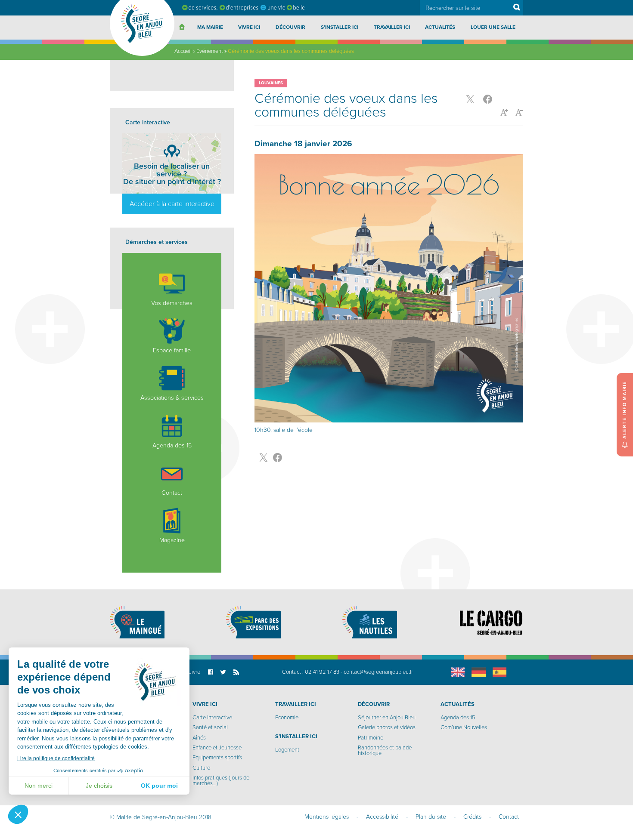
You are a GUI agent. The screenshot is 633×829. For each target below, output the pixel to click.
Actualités (440, 27)
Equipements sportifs (217, 757)
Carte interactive (212, 717)
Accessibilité (382, 816)
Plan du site (431, 816)
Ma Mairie (210, 27)
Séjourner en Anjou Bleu (387, 717)
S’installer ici (339, 27)
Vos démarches (171, 303)
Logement (287, 749)
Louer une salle (493, 27)
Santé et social (210, 727)
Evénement (209, 51)
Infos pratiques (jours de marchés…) (220, 780)
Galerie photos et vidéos (387, 727)
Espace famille (172, 350)
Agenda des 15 (172, 445)
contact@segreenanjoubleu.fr (378, 672)
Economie (286, 717)
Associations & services (172, 397)
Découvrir (290, 27)
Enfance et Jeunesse (217, 747)
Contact (171, 492)
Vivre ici (249, 27)
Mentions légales (326, 816)
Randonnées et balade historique (385, 750)
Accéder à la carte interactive (172, 204)
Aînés (199, 737)
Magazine (172, 540)
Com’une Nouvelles (464, 727)
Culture (201, 767)
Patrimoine (370, 737)
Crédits (472, 816)
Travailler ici (392, 27)
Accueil (183, 51)
